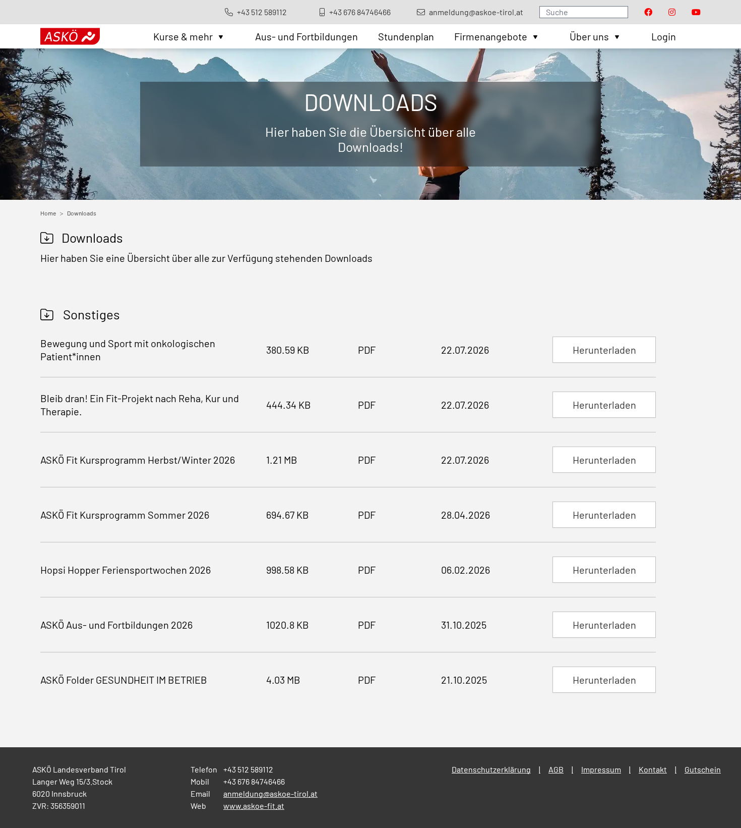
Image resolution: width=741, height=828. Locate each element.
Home (48, 212)
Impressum (601, 769)
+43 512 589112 (248, 769)
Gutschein (703, 769)
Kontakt (653, 769)
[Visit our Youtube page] (696, 12)
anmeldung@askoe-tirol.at (270, 793)
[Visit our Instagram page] (671, 12)
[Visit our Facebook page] (648, 12)
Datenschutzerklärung (491, 769)
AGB (556, 769)
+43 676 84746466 (254, 781)
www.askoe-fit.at (253, 805)
